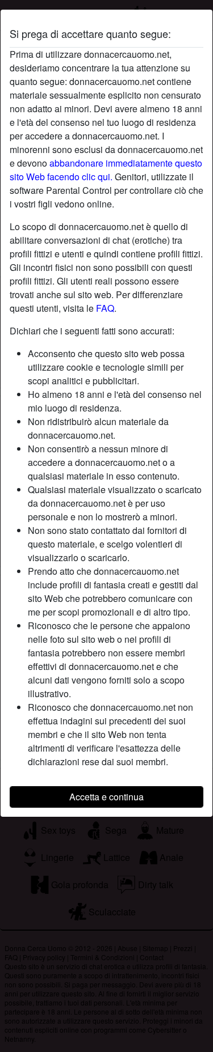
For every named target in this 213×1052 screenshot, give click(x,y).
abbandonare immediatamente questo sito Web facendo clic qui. (106, 169)
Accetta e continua (106, 796)
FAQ (105, 308)
